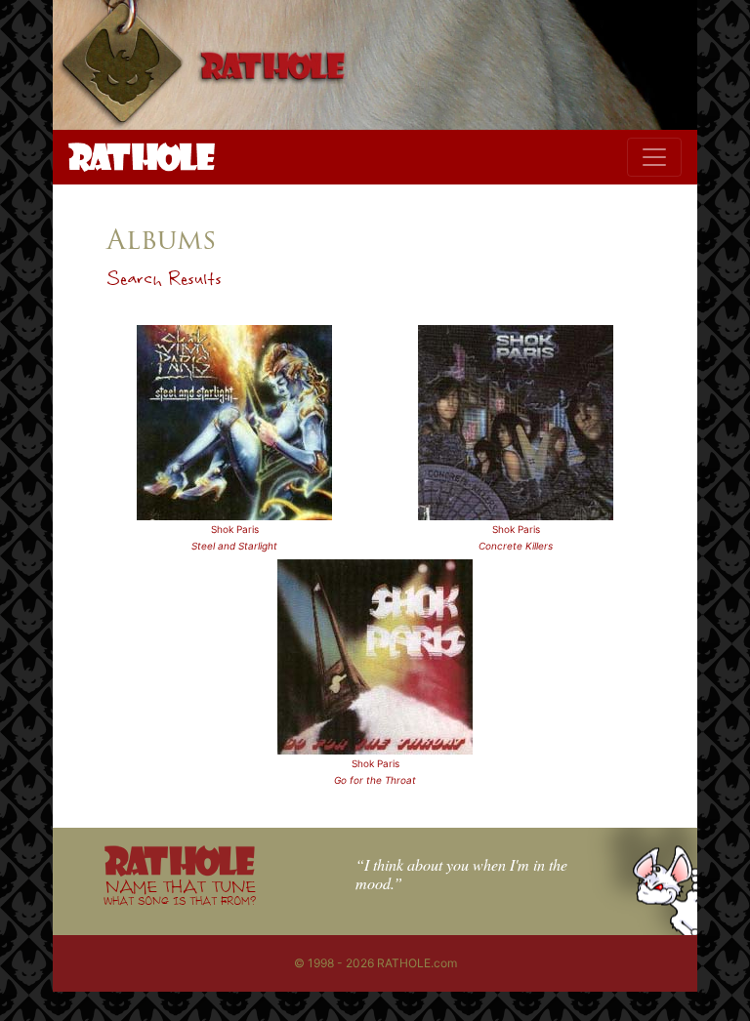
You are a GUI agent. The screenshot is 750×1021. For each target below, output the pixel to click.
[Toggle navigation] (654, 157)
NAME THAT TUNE (180, 892)
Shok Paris (235, 529)
